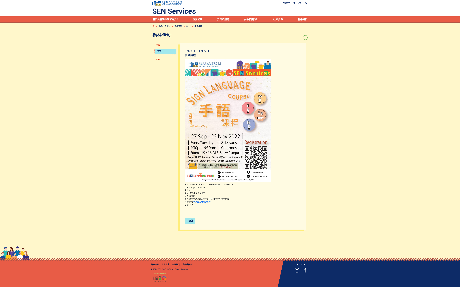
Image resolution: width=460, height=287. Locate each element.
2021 (158, 45)
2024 (158, 59)
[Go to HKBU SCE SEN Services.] (153, 26)
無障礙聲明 (188, 264)
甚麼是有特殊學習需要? (165, 19)
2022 (159, 51)
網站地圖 (155, 264)
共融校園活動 (251, 19)
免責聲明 (176, 264)
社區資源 (278, 19)
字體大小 (286, 2)
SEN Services (174, 11)
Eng (299, 2)
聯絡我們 (302, 19)
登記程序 (197, 19)
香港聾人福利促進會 (201, 201)
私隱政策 (165, 264)
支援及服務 (223, 19)
